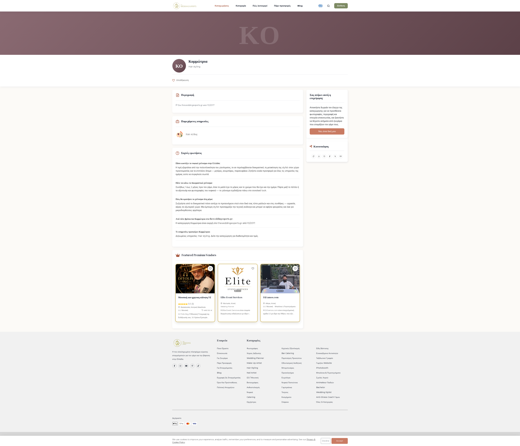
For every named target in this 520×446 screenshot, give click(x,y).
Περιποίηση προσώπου (292, 358)
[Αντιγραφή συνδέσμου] (313, 156)
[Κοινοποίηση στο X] (335, 156)
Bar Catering (288, 353)
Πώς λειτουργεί (260, 5)
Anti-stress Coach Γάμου (328, 397)
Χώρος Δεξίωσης (254, 353)
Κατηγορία (241, 5)
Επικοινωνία (222, 353)
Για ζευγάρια (222, 358)
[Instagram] (180, 366)
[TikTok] (198, 366)
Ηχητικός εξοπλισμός (291, 348)
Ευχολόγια (286, 377)
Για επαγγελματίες (224, 368)
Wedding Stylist (324, 392)
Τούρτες (285, 392)
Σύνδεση (341, 5)
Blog (300, 5)
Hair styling (252, 368)
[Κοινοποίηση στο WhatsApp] (319, 156)
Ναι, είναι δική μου (327, 131)
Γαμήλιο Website (324, 363)
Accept (339, 441)
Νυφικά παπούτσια (290, 382)
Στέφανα (285, 402)
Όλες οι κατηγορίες (324, 402)
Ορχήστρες (251, 402)
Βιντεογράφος (252, 382)
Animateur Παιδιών (325, 382)
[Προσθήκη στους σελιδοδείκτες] (210, 268)
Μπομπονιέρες (288, 368)
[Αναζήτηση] (328, 6)
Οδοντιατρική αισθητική (292, 363)
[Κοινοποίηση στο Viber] (324, 156)
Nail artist (251, 373)
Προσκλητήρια (288, 373)
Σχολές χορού (322, 377)
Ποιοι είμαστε (222, 348)
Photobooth (322, 368)
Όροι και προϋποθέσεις (227, 382)
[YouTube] (186, 366)
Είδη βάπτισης (322, 348)
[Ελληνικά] (320, 6)
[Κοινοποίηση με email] (340, 156)
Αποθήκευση (182, 80)
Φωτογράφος (252, 348)
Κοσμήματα (286, 397)
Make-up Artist (254, 363)
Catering (251, 397)
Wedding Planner (227, 306)
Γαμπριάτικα (287, 387)
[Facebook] (174, 366)
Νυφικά (250, 392)
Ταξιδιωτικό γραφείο (324, 358)
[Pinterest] (192, 366)
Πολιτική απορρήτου (225, 387)
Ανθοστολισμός (253, 387)
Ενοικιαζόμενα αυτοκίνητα (327, 353)
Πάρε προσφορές (282, 5)
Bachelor (320, 387)
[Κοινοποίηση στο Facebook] (330, 156)
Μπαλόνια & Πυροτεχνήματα (285, 306)
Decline (325, 441)
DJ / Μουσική (183, 310)
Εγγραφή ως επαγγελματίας (229, 377)
